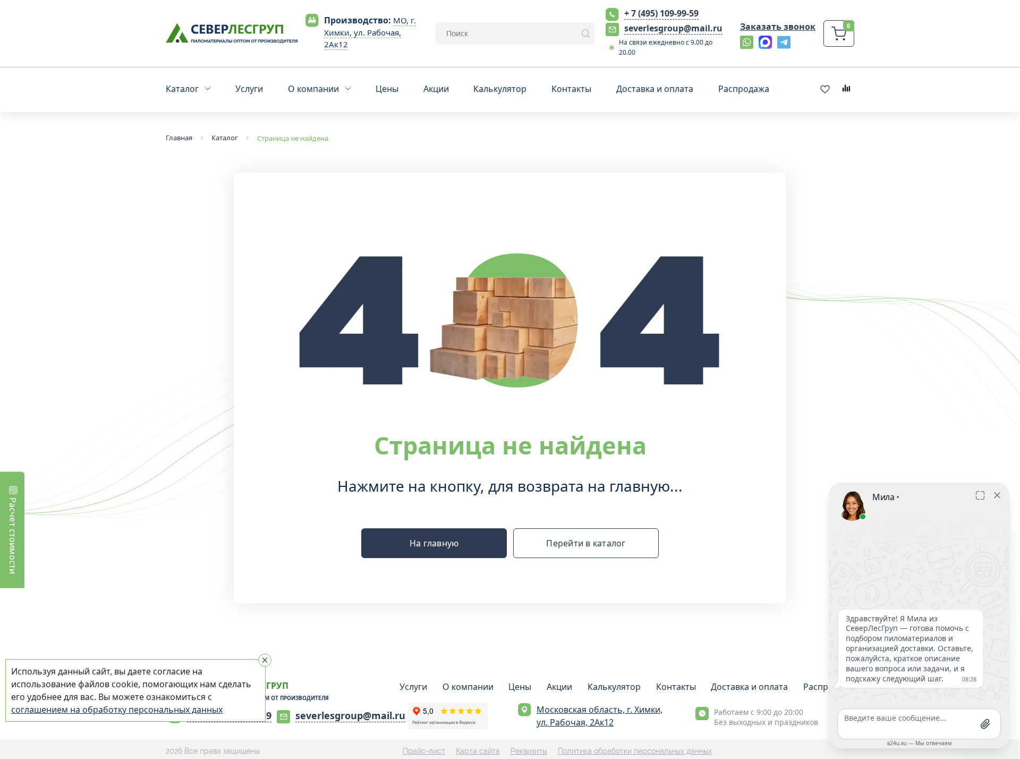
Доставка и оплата (749, 687)
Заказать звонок (777, 26)
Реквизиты (529, 751)
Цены (519, 687)
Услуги (413, 687)
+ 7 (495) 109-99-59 (661, 13)
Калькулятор (614, 687)
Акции (559, 687)
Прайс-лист (424, 751)
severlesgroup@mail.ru (673, 28)
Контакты (676, 687)
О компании (468, 687)
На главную (434, 543)
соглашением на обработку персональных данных (117, 709)
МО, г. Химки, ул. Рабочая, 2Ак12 (370, 32)
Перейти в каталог (585, 543)
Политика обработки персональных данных (635, 751)
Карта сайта (478, 751)
